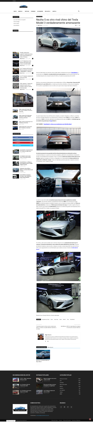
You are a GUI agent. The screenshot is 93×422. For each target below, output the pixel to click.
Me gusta (30, 137)
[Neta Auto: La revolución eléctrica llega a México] (43, 354)
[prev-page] (37, 364)
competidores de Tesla (45, 319)
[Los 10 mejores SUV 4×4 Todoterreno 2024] (16, 386)
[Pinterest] (68, 407)
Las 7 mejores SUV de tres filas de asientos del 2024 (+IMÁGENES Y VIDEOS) (26, 70)
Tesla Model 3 (74, 72)
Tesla (51, 120)
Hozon (52, 319)
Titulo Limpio (16, 23)
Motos (54, 11)
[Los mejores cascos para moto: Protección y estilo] (16, 157)
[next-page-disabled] (39, 364)
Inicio (15, 11)
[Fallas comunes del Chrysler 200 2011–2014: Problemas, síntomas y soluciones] (15, 110)
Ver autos (47, 11)
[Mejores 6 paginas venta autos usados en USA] (39, 380)
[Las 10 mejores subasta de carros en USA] (16, 78)
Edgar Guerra (40, 25)
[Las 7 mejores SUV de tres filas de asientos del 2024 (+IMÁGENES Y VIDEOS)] (16, 71)
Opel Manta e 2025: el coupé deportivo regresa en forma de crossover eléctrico (70, 327)
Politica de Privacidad (67, 420)
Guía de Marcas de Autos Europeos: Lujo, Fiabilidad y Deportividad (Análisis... (25, 176)
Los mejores (40, 11)
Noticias (27, 11)
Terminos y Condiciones (76, 420)
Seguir (31, 142)
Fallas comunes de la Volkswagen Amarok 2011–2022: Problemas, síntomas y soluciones (25, 116)
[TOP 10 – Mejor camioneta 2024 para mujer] (16, 380)
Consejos (33, 11)
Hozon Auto (56, 319)
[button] (78, 11)
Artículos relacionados (41, 347)
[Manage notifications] (90, 419)
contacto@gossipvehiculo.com (42, 415)
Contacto (14, 0)
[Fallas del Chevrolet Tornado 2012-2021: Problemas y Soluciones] (15, 128)
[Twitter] (71, 407)
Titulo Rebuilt (16, 25)
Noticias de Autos (42, 14)
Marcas (20, 11)
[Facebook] (46, 341)
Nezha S (64, 319)
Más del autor (50, 347)
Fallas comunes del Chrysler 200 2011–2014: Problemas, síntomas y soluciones (25, 110)
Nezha (61, 319)
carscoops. (56, 315)
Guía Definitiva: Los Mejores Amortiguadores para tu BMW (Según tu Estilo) (26, 163)
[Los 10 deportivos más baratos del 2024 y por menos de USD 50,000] (16, 63)
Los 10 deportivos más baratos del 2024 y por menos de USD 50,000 (25, 62)
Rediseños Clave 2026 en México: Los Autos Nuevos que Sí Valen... (26, 170)
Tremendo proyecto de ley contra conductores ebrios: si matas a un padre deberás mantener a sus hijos (46, 327)
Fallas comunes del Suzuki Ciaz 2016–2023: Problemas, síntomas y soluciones (22, 103)
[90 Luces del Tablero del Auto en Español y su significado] (39, 386)
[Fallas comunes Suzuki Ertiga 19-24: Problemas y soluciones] (15, 123)
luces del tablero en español (19, 19)
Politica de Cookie (54, 420)
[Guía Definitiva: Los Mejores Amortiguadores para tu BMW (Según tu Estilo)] (16, 163)
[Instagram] (48, 341)
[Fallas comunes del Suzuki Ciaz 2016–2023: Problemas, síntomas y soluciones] (23, 100)
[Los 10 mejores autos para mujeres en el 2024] (16, 392)
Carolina (15, 105)
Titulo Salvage (16, 21)
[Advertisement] (57, 6)
